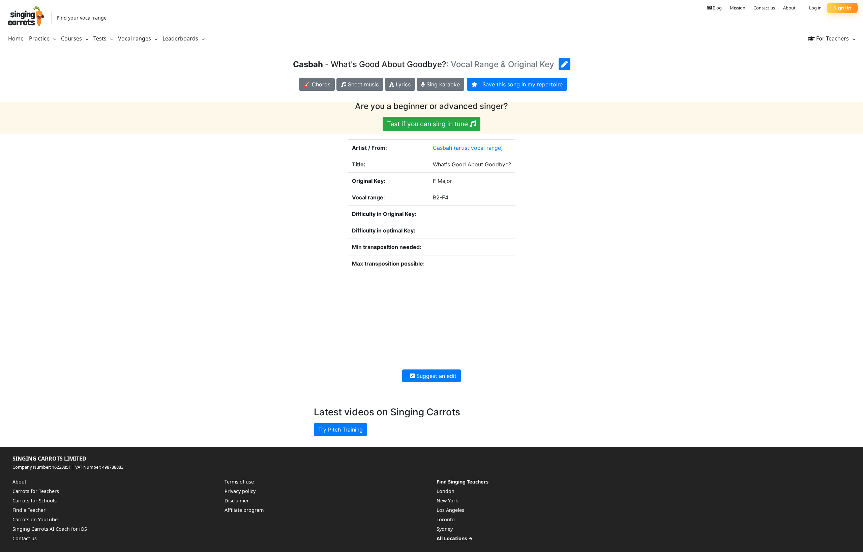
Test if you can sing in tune (428, 124)
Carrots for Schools (34, 500)
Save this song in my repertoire (520, 84)
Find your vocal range (82, 18)
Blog (717, 8)
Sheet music (362, 84)
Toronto (446, 519)
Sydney (445, 529)
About (789, 8)
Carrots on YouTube (35, 519)
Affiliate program (244, 510)
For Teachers (832, 38)
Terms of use (239, 481)
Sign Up (842, 8)
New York (447, 500)
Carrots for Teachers (35, 491)
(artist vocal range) (478, 147)
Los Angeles (450, 510)
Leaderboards (181, 38)
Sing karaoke (442, 84)
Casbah (442, 147)
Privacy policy (240, 491)
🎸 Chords (316, 84)
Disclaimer (237, 500)
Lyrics (402, 84)
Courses (72, 38)
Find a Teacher (29, 510)
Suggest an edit (435, 375)
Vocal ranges (135, 38)
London (445, 491)
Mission (737, 8)
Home (16, 38)
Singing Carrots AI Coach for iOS (49, 529)
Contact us (764, 8)
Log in (815, 8)
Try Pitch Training (340, 429)
